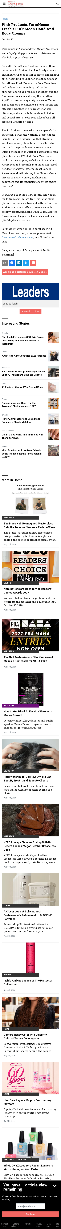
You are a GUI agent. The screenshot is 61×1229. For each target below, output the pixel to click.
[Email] (5, 263)
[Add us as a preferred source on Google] (33, 263)
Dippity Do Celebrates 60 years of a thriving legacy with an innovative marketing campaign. (30, 1113)
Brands (5, 333)
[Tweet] (26, 263)
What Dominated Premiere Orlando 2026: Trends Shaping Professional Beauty (21, 454)
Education (6, 368)
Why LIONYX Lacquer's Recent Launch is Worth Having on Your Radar (28, 1167)
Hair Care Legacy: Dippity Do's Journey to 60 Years (29, 1102)
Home (5, 19)
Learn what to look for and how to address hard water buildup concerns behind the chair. (29, 789)
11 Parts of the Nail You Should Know (23, 387)
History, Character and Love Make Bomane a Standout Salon (21, 420)
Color (7, 905)
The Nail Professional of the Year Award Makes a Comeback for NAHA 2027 (28, 659)
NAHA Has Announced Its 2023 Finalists (24, 355)
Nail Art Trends (8, 431)
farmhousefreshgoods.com (17, 237)
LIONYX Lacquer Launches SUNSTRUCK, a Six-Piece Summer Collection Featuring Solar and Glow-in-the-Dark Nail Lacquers (29, 1178)
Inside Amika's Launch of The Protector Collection (28, 982)
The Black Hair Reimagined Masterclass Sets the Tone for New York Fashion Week (29, 525)
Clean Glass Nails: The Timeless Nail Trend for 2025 (22, 436)
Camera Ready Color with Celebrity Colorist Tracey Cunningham (25, 1036)
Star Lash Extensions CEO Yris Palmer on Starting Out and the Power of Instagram (23, 340)
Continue (30, 1214)
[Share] (12, 263)
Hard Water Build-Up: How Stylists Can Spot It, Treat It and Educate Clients (23, 373)
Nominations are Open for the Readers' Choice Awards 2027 (19, 405)
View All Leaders (30, 311)
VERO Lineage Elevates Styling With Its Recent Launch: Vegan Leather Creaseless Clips (30, 846)
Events (4, 352)
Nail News (9, 651)
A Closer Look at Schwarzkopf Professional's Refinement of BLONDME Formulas (28, 915)
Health (4, 383)
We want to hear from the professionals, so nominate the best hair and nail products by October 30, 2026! (30, 601)
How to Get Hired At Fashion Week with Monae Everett (28, 713)
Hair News (9, 517)
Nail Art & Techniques (15, 1159)
